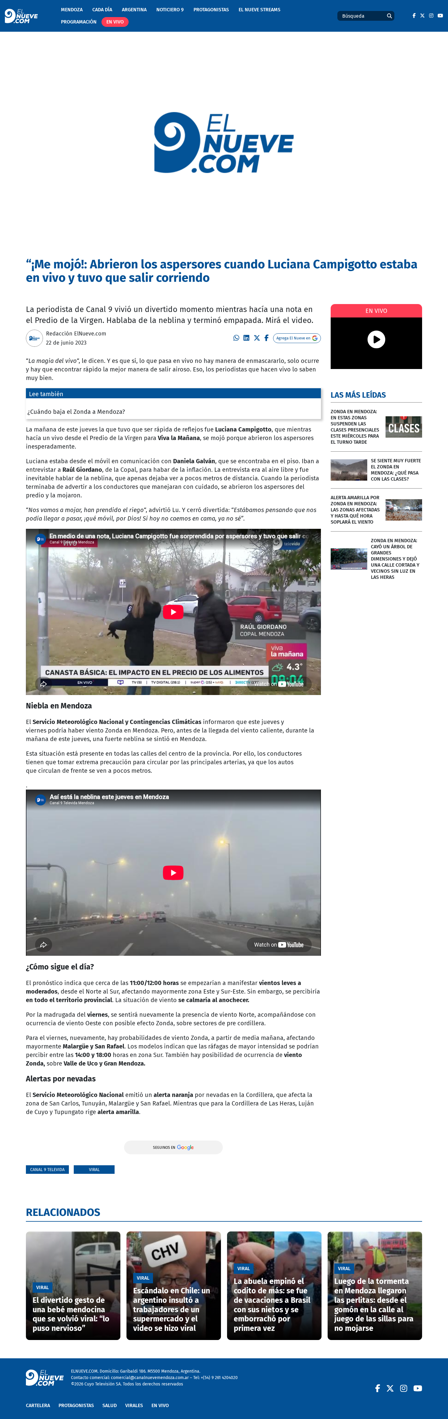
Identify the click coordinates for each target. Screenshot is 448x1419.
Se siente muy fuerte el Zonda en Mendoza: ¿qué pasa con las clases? (396, 470)
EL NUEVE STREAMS (259, 10)
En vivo (115, 22)
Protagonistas (211, 10)
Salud (109, 1405)
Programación (79, 22)
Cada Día (102, 10)
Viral (94, 1169)
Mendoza (72, 10)
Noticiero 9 (170, 10)
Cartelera (38, 1405)
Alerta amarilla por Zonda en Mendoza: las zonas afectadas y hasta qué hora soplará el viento (355, 510)
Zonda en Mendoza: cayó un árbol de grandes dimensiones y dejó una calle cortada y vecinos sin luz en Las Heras (395, 559)
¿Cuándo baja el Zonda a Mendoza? (76, 411)
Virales (134, 1405)
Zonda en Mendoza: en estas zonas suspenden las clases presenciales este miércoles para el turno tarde (355, 427)
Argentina (134, 10)
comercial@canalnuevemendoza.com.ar (150, 1377)
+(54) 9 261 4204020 (219, 1377)
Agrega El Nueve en (293, 338)
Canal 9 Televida (47, 1169)
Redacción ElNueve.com (76, 333)
